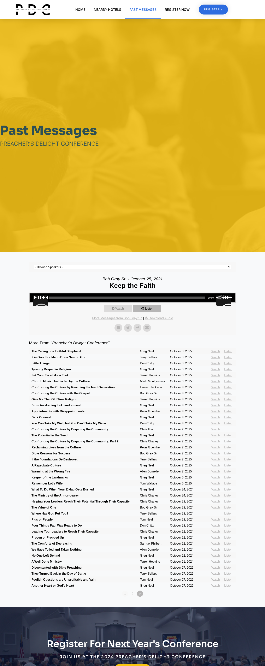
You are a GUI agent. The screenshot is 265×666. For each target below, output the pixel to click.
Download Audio (161, 318)
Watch (119, 308)
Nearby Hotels (107, 9)
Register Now (177, 9)
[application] (132, 297)
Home (80, 9)
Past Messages (143, 9)
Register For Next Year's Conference (132, 644)
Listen (149, 308)
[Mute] (223, 300)
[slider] (227, 297)
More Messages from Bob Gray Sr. (117, 318)
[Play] (40, 300)
